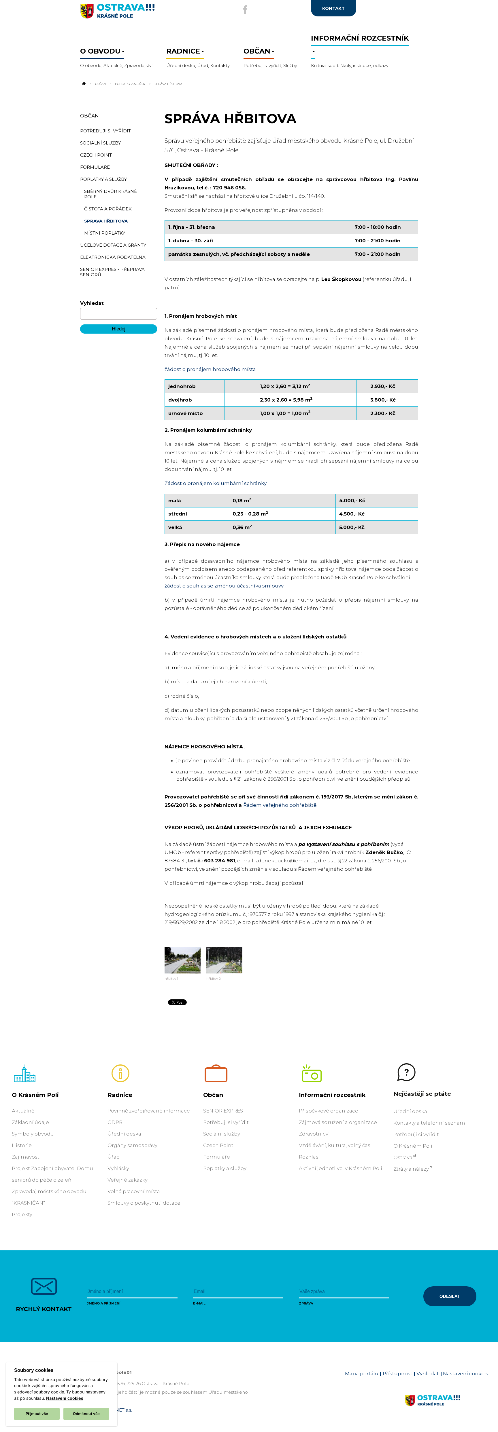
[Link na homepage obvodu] (446, 1407)
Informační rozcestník (332, 1094)
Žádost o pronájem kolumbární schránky (216, 483)
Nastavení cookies (465, 1373)
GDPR (114, 1122)
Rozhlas (308, 1157)
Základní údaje (30, 1122)
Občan (100, 83)
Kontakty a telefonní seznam (429, 1123)
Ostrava (402, 1157)
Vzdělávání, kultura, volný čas (334, 1145)
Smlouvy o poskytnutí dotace (143, 1203)
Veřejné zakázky (127, 1180)
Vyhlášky (118, 1168)
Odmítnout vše (86, 1413)
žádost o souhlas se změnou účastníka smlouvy (224, 586)
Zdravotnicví (314, 1134)
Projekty (22, 1214)
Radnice (119, 1094)
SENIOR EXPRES (223, 1111)
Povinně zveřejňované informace (148, 1111)
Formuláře (216, 1157)
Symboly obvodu (33, 1134)
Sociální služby (221, 1134)
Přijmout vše (37, 1413)
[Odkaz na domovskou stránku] (83, 83)
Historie (22, 1145)
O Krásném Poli (35, 1094)
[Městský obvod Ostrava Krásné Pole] (136, 13)
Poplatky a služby (130, 83)
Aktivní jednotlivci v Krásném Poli (340, 1168)
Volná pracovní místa (133, 1191)
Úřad (113, 1157)
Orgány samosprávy (132, 1145)
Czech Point (218, 1145)
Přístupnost (397, 1373)
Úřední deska (124, 1134)
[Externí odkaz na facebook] (245, 9)
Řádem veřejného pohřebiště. (280, 805)
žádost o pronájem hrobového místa (210, 369)
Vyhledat (92, 303)
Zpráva (306, 1303)
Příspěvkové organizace (328, 1111)
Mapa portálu (361, 1373)
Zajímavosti (26, 1157)
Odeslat (449, 1296)
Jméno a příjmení (103, 1303)
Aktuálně (23, 1111)
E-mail (199, 1303)
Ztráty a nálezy (411, 1169)
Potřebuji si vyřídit (226, 1122)
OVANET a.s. (118, 1410)
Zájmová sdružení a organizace (338, 1122)
